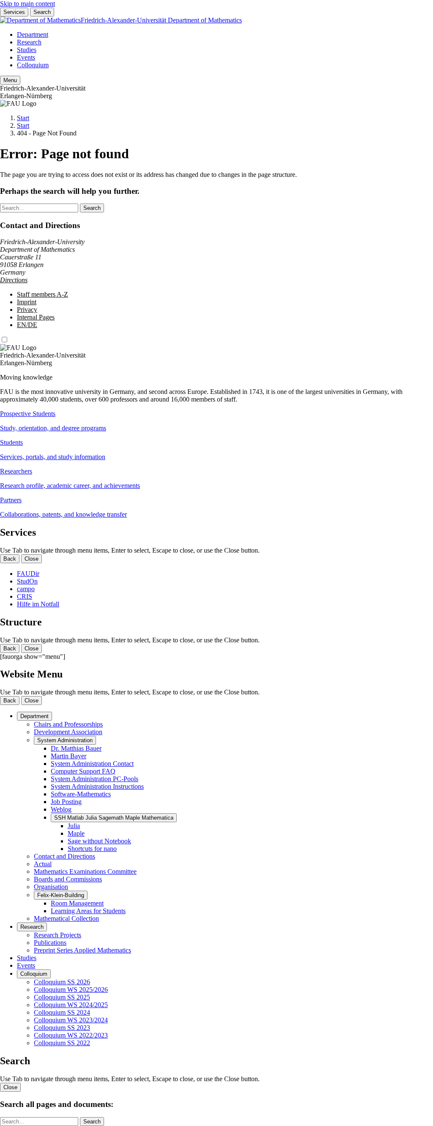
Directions (13, 280)
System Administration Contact (92, 763)
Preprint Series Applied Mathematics (82, 950)
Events (26, 57)
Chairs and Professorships (68, 724)
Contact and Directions (64, 856)
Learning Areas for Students (88, 910)
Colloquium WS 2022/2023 (71, 1035)
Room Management (77, 903)
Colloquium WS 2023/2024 (71, 1020)
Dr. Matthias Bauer (76, 748)
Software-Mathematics (81, 794)
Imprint (26, 302)
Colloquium (33, 65)
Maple (76, 833)
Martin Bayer (68, 756)
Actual (43, 863)
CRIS (24, 596)
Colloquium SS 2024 (62, 1012)
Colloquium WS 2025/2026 (71, 989)
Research (29, 42)
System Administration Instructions (97, 786)
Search (42, 12)
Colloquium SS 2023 (62, 1027)
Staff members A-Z (42, 294)
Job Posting (66, 801)
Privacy (27, 309)
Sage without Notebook (99, 841)
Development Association (68, 731)
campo (26, 588)
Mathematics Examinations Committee (85, 871)
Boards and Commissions (68, 879)
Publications (50, 942)
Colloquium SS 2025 (62, 997)
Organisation (51, 886)
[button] (216, 421)
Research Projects (57, 935)
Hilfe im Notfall (38, 604)
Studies (26, 49)
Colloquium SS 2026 (62, 982)
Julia (74, 825)
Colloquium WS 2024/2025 (71, 1004)
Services (14, 12)
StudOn (27, 581)
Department (32, 34)
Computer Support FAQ (83, 771)
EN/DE (27, 324)
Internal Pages (36, 317)
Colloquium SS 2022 (62, 1042)
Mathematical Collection (66, 918)
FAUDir (28, 573)
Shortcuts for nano (92, 848)
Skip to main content (27, 3)
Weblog (61, 809)
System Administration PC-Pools (94, 778)
